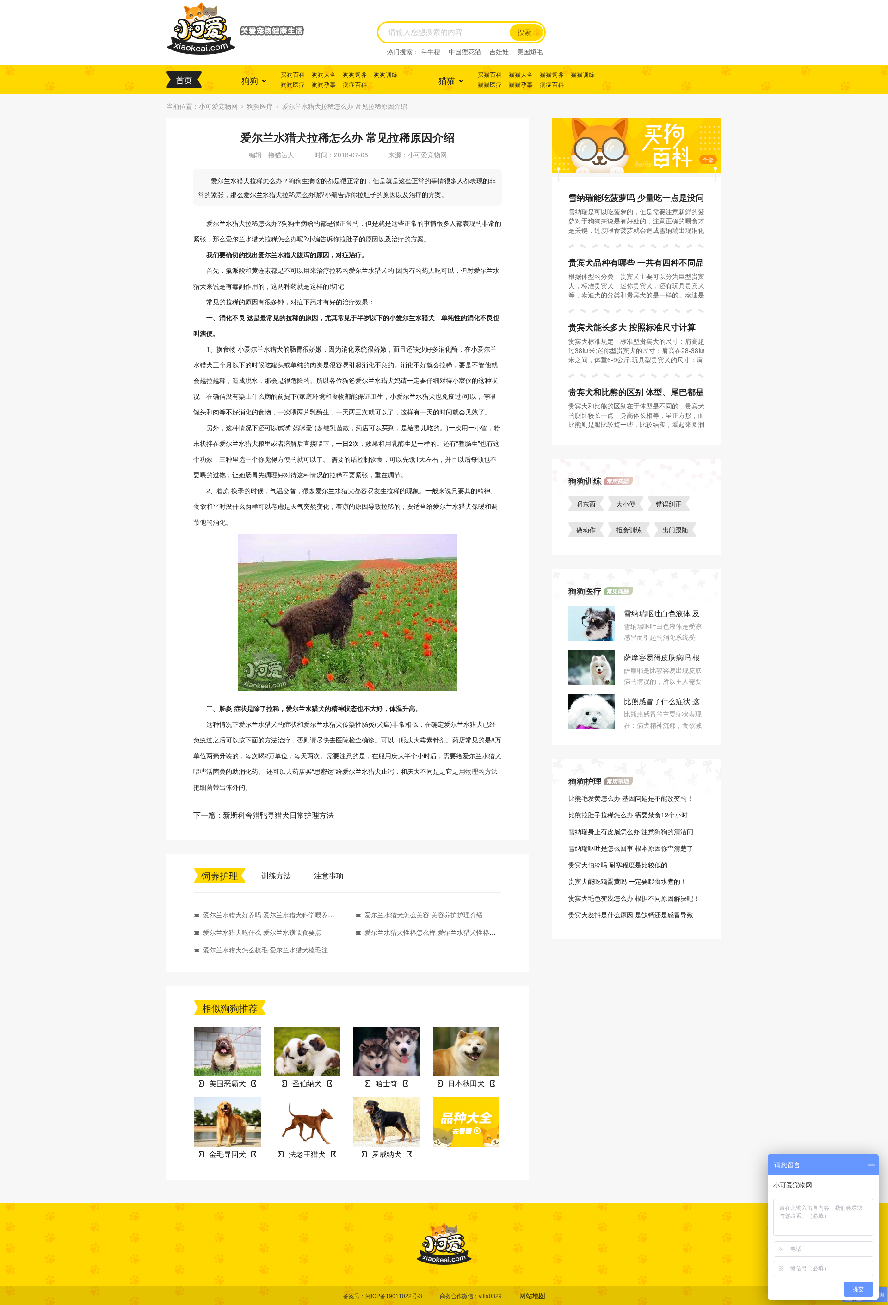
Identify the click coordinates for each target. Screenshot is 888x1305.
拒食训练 (629, 529)
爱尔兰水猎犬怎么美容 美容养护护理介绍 (423, 914)
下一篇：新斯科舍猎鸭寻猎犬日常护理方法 (263, 815)
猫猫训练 (583, 74)
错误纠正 (669, 503)
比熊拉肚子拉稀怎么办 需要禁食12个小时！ (631, 814)
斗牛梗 (430, 51)
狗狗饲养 (355, 74)
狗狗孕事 (324, 84)
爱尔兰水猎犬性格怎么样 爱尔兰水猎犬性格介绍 (433, 932)
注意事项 (329, 875)
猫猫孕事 (521, 84)
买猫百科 (490, 74)
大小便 (625, 503)
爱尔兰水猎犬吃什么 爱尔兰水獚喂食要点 (262, 932)
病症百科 (355, 84)
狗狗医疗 (293, 84)
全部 (708, 159)
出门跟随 (675, 529)
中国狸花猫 (465, 51)
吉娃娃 (499, 51)
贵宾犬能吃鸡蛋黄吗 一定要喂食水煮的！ (627, 881)
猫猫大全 (521, 74)
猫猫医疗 (490, 84)
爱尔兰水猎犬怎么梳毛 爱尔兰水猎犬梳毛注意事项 (275, 949)
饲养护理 (219, 875)
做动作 (586, 529)
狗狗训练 (386, 74)
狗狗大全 (324, 74)
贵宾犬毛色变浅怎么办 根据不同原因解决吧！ (634, 898)
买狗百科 (293, 74)
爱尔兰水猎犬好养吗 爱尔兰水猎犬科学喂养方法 (272, 914)
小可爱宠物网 (218, 106)
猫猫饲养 (552, 74)
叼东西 (586, 503)
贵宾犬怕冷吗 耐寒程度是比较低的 (617, 864)
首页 (184, 80)
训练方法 (276, 875)
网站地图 (532, 1295)
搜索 (524, 32)
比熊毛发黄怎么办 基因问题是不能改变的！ (630, 798)
